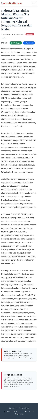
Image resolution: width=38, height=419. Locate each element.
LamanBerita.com (11, 3)
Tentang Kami (24, 408)
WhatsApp (16, 43)
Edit (4, 38)
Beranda (12, 408)
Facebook (29, 43)
